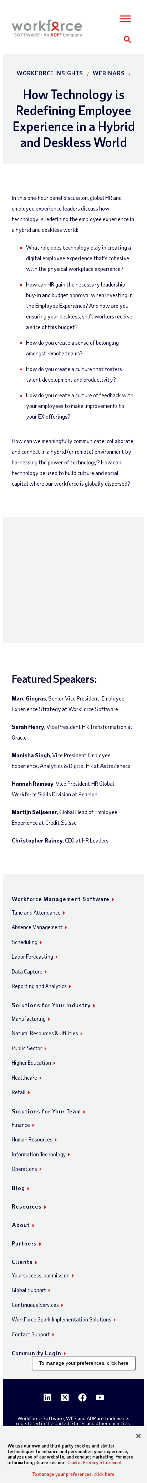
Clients (22, 1261)
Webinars (109, 73)
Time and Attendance (36, 912)
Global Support (29, 1290)
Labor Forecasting (32, 956)
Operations (24, 1169)
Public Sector (27, 1048)
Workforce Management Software (61, 898)
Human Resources (32, 1139)
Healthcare (24, 1077)
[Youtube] (100, 1397)
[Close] (138, 1436)
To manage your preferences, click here (83, 1363)
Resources (27, 1206)
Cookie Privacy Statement (94, 1462)
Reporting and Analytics (39, 986)
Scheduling (24, 942)
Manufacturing (29, 1018)
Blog (18, 1187)
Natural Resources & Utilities (45, 1033)
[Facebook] (82, 1397)
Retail (19, 1092)
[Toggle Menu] (125, 19)
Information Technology (39, 1154)
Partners (24, 1243)
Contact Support (31, 1334)
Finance (21, 1125)
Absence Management (37, 927)
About (21, 1224)
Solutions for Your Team (46, 1111)
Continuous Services (35, 1305)
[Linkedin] (47, 1397)
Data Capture (27, 971)
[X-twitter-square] (65, 1397)
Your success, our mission (41, 1275)
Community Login (36, 1353)
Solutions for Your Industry (51, 1005)
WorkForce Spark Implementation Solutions (61, 1319)
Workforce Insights (50, 73)
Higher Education (31, 1062)
